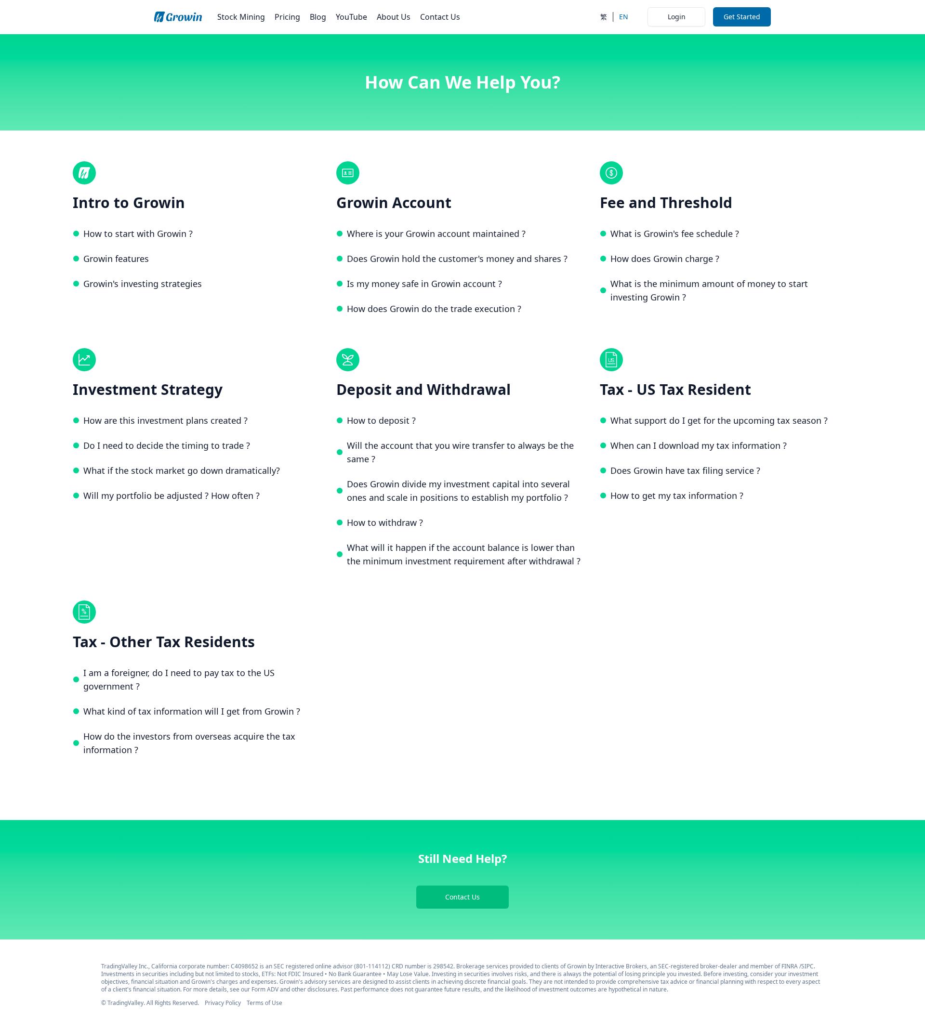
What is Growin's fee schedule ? (674, 233)
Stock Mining (241, 17)
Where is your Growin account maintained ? (436, 233)
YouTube (351, 17)
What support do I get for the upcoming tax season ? (719, 420)
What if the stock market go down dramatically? (181, 470)
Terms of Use (264, 1003)
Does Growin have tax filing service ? (685, 470)
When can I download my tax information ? (698, 445)
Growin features (116, 258)
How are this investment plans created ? (165, 420)
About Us (393, 17)
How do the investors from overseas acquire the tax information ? (189, 743)
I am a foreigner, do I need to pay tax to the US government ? (179, 679)
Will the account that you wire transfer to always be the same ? (460, 452)
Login (677, 16)
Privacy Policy (223, 1003)
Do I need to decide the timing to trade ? (166, 445)
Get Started (742, 16)
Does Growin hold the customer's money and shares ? (457, 258)
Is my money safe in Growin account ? (424, 283)
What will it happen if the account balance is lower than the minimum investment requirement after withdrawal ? (464, 554)
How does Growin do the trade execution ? (434, 308)
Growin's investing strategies (142, 283)
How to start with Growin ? (138, 233)
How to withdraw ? (385, 522)
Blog (318, 17)
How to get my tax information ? (676, 495)
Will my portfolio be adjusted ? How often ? (171, 495)
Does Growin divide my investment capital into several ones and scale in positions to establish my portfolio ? (458, 490)
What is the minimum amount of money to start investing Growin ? (709, 290)
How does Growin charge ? (664, 258)
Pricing (287, 17)
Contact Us (440, 17)
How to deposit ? (381, 420)
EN (623, 16)
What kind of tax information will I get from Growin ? (191, 711)
